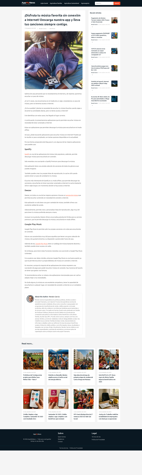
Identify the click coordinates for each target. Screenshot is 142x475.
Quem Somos (62, 437)
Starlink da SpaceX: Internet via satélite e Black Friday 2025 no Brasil (100, 83)
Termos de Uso (96, 437)
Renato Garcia (42, 28)
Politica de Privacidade (98, 439)
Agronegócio (85, 3)
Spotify (27, 154)
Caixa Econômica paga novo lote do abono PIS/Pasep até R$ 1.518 (100, 68)
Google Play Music (42, 244)
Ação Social (44, 3)
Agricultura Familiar (56, 3)
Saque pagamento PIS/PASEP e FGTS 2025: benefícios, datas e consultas (100, 35)
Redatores (61, 439)
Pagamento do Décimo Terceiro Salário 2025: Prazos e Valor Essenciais (100, 20)
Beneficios (52, 28)
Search (117, 3)
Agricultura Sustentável (71, 3)
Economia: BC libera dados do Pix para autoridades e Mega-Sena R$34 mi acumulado (100, 99)
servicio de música (72, 195)
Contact (60, 441)
